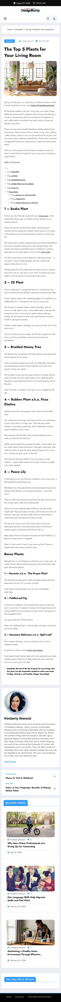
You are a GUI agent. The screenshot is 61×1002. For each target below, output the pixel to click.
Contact (8, 997)
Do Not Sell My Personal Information (39, 997)
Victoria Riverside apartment (42, 105)
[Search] (48, 18)
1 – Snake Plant (14, 172)
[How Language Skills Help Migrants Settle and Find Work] (30, 878)
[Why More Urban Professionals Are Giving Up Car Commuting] (30, 824)
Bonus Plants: (13, 192)
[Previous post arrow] (54, 776)
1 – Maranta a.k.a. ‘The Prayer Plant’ (24, 195)
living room (43, 216)
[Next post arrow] (54, 788)
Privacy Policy (19, 997)
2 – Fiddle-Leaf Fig (19, 199)
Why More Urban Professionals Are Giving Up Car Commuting (26, 845)
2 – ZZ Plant (13, 176)
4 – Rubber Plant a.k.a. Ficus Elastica (21, 184)
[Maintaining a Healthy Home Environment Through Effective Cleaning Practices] (30, 932)
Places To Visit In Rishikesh (19, 778)
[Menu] (5, 19)
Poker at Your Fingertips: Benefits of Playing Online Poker (28, 789)
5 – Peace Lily (13, 188)
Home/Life (9, 41)
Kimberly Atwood (27, 41)
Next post (9, 783)
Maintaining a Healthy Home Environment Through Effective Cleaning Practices (24, 953)
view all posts (10, 762)
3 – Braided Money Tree (17, 180)
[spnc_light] (54, 18)
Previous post (11, 774)
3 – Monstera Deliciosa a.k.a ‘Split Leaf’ (25, 203)
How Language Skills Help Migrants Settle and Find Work (26, 899)
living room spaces (35, 650)
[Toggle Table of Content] (6, 169)
